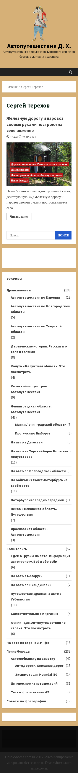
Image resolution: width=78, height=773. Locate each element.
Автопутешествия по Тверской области (36, 329)
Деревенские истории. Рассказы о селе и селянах (39, 164)
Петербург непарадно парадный (37, 500)
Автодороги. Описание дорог (39, 665)
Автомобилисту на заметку (33, 658)
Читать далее (20, 217)
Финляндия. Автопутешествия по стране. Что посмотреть (38, 625)
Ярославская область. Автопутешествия (29, 532)
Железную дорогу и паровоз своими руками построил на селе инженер (34, 124)
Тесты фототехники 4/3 (30, 692)
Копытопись (16, 549)
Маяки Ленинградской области (40, 424)
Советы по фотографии (26, 701)
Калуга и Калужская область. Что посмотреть (38, 369)
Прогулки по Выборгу (32, 433)
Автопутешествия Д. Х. (39, 46)
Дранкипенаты (20, 169)
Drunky (14, 137)
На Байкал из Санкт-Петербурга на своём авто (39, 483)
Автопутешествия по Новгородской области (40, 309)
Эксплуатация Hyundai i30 (36, 674)
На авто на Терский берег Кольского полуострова (41, 454)
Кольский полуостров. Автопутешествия (29, 389)
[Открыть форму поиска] (70, 72)
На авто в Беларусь (26, 576)
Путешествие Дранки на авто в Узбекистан (36, 596)
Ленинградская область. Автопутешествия (36, 175)
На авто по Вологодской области (38, 471)
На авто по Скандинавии (31, 585)
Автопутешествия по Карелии (35, 297)
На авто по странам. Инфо (27, 642)
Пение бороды (19, 180)
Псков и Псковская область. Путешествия (34, 511)
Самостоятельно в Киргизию (34, 613)
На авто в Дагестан (26, 442)
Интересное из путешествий (34, 683)
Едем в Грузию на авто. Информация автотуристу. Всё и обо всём (40, 559)
